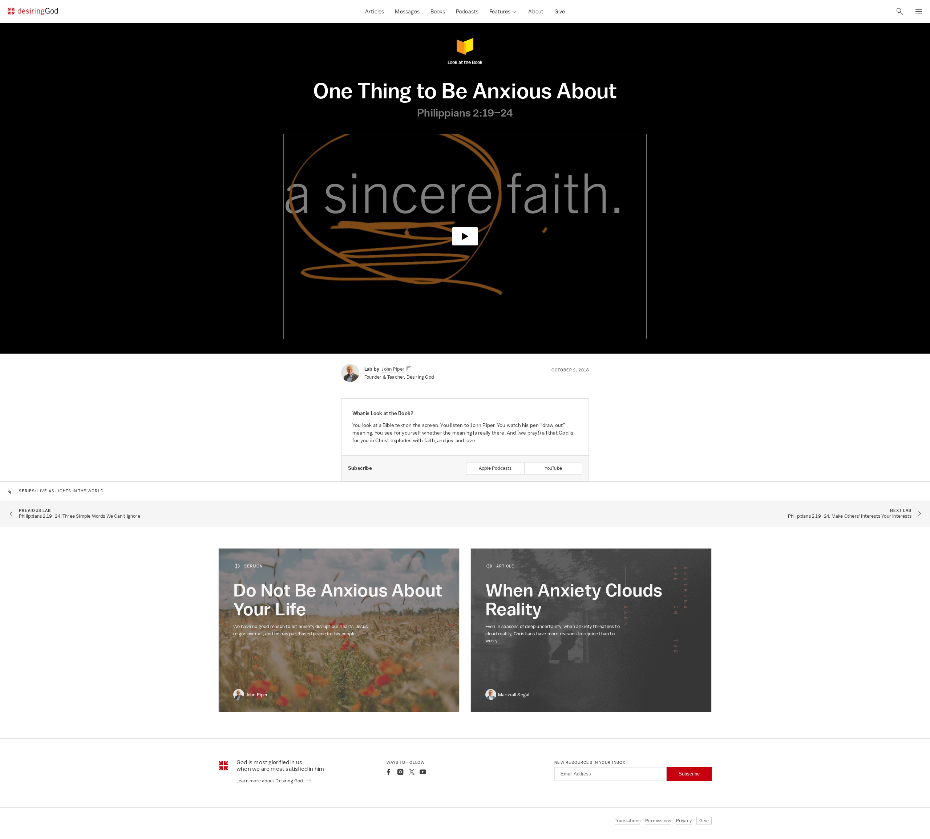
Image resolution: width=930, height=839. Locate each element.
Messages (407, 11)
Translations (627, 821)
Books (437, 11)
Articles (374, 11)
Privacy (684, 821)
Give (559, 11)
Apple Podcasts (495, 468)
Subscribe (689, 774)
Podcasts (467, 11)
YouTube (553, 468)
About (535, 11)
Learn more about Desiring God (270, 781)
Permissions (658, 821)
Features (499, 11)
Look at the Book (465, 62)
